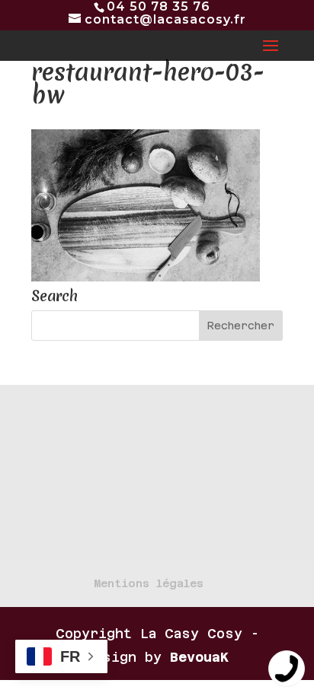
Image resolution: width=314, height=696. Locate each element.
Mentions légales (148, 583)
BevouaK (199, 657)
